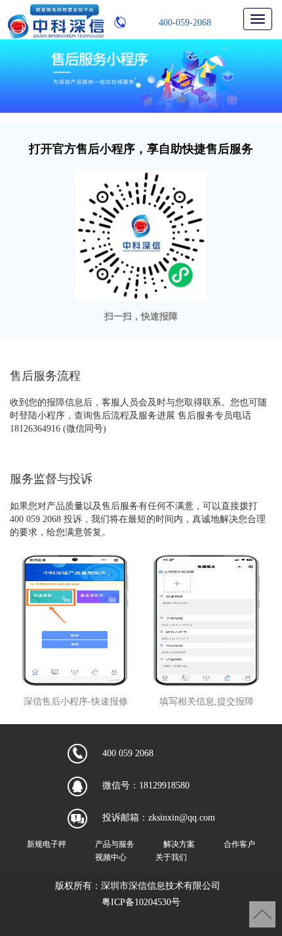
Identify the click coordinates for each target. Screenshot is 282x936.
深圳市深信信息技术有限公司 (160, 886)
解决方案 (179, 844)
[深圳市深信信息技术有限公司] (56, 20)
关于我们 (171, 857)
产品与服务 (114, 844)
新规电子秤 (46, 844)
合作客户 (239, 844)
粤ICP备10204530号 (141, 902)
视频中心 (111, 857)
